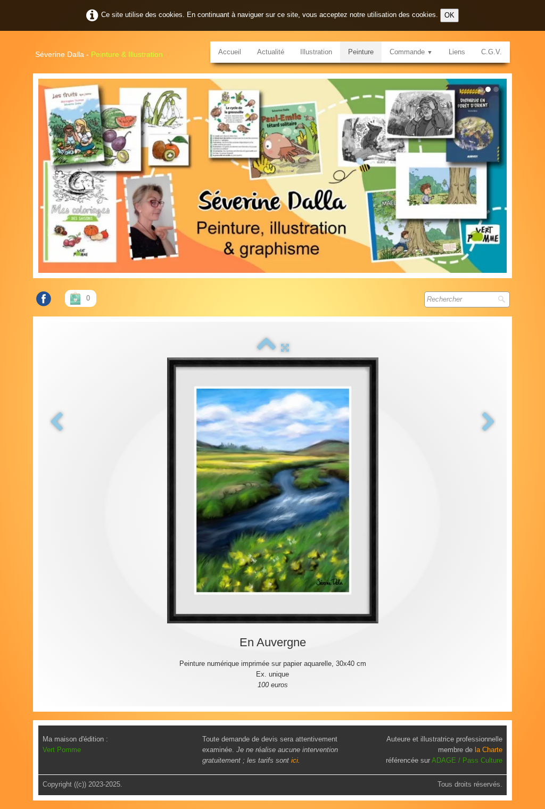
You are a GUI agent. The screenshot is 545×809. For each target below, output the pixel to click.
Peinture (361, 52)
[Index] (266, 348)
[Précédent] (56, 422)
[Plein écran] (285, 348)
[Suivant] (488, 422)
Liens (457, 52)
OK (449, 15)
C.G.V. (491, 52)
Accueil (229, 52)
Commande (411, 52)
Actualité (270, 52)
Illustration (316, 52)
